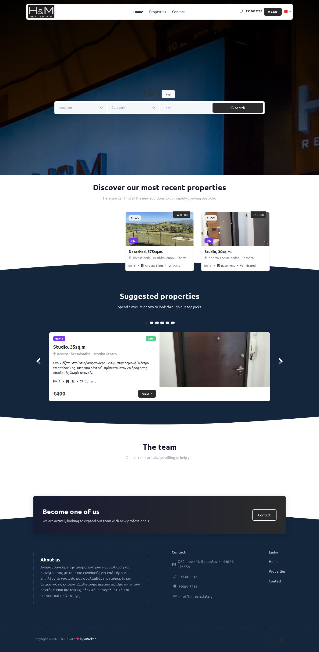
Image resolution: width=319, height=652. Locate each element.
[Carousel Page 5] (167, 323)
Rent (151, 94)
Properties (157, 11)
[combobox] (81, 108)
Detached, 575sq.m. (146, 251)
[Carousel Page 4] (162, 323)
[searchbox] (78, 107)
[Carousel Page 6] (173, 323)
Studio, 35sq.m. (70, 347)
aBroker (90, 639)
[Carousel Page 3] (157, 323)
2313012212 (254, 11)
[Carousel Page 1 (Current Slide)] (146, 323)
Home (138, 11)
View (145, 394)
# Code (272, 12)
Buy (168, 94)
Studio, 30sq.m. (218, 251)
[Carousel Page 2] (151, 323)
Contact (178, 11)
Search (239, 107)
